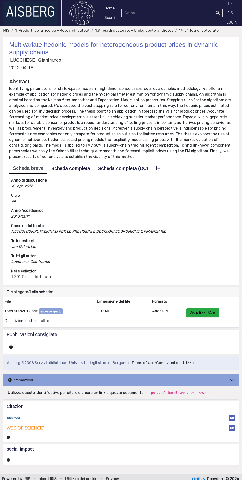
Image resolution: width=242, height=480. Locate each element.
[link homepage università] (82, 13)
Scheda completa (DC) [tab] (123, 168)
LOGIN (231, 22)
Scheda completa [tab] (70, 168)
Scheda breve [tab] (28, 168)
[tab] (158, 168)
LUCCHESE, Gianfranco (35, 60)
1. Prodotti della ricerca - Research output (52, 30)
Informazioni (22, 380)
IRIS (229, 13)
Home (109, 8)
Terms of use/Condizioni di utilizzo (162, 363)
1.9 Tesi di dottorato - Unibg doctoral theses (134, 30)
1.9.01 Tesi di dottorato (199, 30)
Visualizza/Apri (203, 312)
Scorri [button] (109, 17)
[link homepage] (32, 13)
